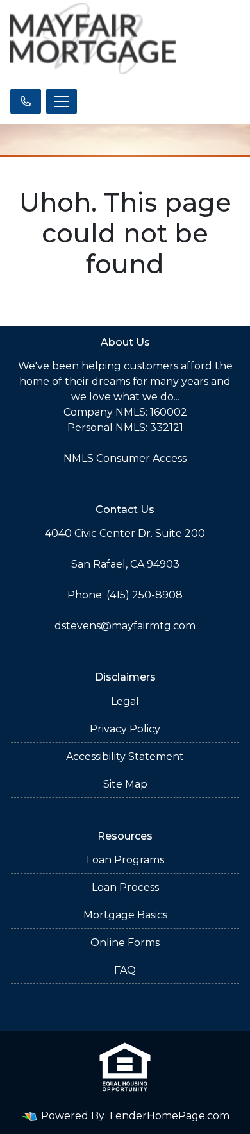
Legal (125, 701)
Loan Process (125, 887)
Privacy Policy (125, 729)
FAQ (125, 970)
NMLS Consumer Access (125, 458)
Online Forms (125, 942)
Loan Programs (125, 860)
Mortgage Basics (125, 915)
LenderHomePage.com (169, 1116)
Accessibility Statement (125, 756)
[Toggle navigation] (61, 101)
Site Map (125, 784)
